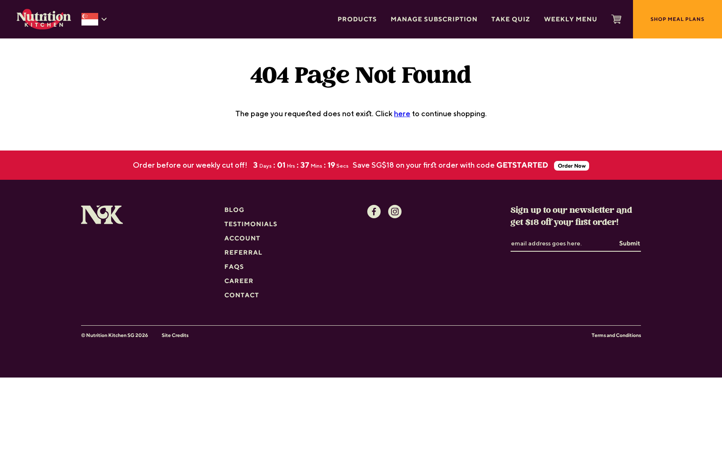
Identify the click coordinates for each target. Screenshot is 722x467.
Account (242, 238)
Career (239, 280)
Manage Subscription (434, 19)
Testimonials (250, 223)
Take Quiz (510, 19)
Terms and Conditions (616, 335)
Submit (629, 243)
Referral (243, 252)
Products (357, 19)
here (402, 113)
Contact (241, 295)
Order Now (572, 166)
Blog (234, 209)
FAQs (234, 266)
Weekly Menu (570, 19)
